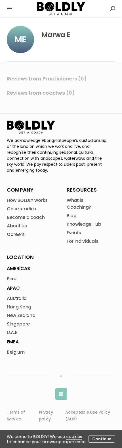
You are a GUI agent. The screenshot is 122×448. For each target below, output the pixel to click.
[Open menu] (9, 8)
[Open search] (112, 8)
